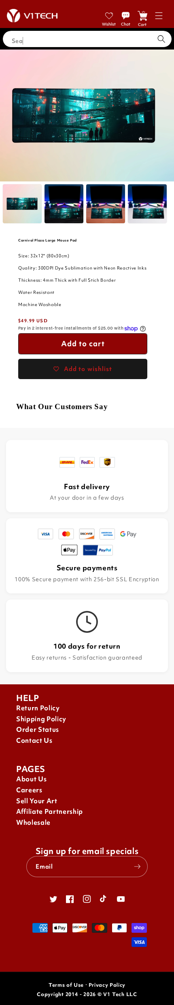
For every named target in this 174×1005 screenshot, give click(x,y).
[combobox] (87, 39)
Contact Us (34, 740)
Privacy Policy (107, 984)
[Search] (161, 39)
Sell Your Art (36, 801)
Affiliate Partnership (49, 811)
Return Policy (38, 708)
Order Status (37, 729)
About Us (31, 779)
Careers (29, 790)
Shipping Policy (41, 719)
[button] (159, 15)
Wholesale (33, 822)
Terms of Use (66, 984)
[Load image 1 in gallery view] (22, 204)
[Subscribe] (137, 866)
